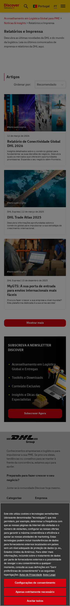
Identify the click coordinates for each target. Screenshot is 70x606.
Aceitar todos (35, 600)
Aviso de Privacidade (30, 574)
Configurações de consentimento (35, 582)
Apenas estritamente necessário (35, 591)
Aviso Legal (49, 574)
